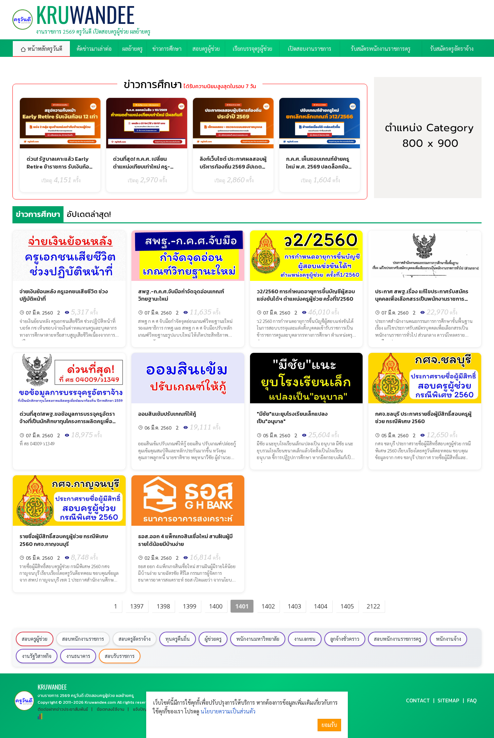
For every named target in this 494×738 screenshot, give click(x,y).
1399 (189, 606)
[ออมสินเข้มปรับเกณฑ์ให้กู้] (187, 378)
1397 (136, 606)
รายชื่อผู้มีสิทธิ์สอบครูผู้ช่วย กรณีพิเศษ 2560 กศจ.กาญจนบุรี (63, 540)
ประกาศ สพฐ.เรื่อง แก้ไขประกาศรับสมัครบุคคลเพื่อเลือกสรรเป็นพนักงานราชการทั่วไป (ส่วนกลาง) (421, 298)
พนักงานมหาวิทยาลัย (257, 639)
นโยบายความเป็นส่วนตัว (228, 711)
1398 (163, 606)
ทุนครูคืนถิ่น (177, 639)
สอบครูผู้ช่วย (34, 639)
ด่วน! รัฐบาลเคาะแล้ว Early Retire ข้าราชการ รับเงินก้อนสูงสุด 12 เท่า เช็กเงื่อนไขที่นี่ (59, 166)
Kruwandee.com (100, 702)
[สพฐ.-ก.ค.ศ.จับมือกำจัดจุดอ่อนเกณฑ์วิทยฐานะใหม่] (187, 255)
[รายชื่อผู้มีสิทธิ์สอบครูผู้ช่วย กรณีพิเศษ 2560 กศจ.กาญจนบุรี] (69, 500)
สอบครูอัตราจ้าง (135, 639)
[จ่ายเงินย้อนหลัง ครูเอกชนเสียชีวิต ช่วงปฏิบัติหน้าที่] (69, 255)
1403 (294, 606)
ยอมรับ (329, 724)
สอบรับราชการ (119, 656)
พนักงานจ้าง (448, 639)
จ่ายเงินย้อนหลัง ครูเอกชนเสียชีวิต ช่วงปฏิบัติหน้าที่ (63, 295)
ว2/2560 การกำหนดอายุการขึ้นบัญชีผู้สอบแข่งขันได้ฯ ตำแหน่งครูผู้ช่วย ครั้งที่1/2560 (306, 295)
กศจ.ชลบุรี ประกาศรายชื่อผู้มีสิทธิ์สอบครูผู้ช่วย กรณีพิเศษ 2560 (423, 417)
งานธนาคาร (78, 656)
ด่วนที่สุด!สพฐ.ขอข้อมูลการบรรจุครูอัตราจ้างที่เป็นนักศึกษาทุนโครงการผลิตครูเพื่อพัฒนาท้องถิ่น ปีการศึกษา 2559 (67, 421)
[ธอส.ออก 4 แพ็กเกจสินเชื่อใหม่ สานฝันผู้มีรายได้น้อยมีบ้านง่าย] (187, 500)
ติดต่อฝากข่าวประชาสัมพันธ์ (63, 709)
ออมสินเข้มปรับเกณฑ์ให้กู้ (167, 414)
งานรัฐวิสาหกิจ (36, 656)
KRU (52, 687)
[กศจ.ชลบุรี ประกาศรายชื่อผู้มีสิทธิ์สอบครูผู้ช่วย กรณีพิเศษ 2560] (424, 378)
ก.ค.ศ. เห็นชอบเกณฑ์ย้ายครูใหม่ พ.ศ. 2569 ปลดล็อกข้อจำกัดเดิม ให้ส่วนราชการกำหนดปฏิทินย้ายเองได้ (317, 170)
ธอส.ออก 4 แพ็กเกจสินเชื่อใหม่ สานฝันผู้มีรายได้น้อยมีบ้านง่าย (185, 540)
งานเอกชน (305, 639)
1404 (320, 606)
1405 (347, 606)
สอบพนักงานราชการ (83, 639)
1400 (215, 606)
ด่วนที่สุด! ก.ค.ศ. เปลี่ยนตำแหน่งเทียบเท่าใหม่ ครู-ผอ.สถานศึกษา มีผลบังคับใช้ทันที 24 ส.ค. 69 (145, 170)
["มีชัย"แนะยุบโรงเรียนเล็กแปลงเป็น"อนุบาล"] (306, 378)
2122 (373, 606)
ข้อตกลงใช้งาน (110, 709)
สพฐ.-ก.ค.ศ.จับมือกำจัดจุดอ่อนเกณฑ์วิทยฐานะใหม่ (181, 295)
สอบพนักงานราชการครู (397, 639)
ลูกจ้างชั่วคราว (344, 639)
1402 (268, 606)
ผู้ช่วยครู (213, 639)
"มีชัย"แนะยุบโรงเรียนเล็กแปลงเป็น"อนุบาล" (292, 417)
